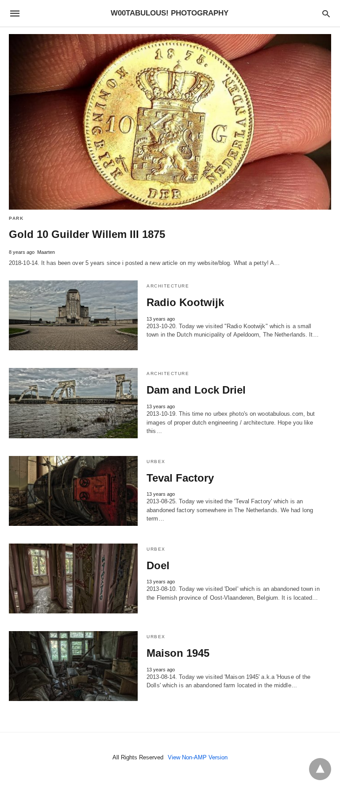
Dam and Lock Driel (196, 390)
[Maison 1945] (73, 666)
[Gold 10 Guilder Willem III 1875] (170, 122)
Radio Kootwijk (185, 302)
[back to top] (320, 769)
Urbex (156, 461)
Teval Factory (180, 478)
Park (16, 218)
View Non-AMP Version (198, 757)
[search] (326, 13)
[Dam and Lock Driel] (73, 403)
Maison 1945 (178, 653)
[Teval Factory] (73, 491)
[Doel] (73, 578)
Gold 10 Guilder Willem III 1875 (87, 234)
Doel (158, 565)
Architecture (168, 285)
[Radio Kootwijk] (73, 315)
